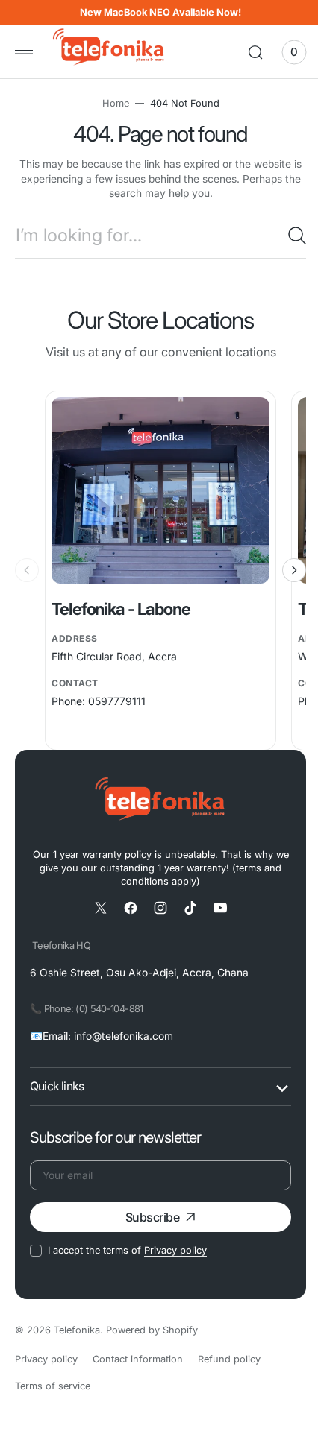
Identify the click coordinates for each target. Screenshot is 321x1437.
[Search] (286, 235)
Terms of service (52, 1386)
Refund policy (229, 1359)
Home (109, 103)
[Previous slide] (27, 570)
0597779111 (117, 701)
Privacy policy (175, 1250)
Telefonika (77, 1330)
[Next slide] (283, 570)
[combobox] (155, 235)
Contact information (138, 1359)
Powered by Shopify (152, 1330)
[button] (24, 52)
